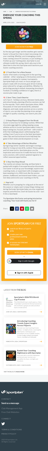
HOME (4, 11)
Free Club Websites (10, 412)
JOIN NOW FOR (24, 47)
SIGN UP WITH (24, 252)
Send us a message (10, 403)
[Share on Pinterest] (22, 209)
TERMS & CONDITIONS (11, 429)
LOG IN (38, 4)
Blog (11, 11)
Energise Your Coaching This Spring (25, 11)
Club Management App (11, 408)
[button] (24, 272)
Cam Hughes (20, 22)
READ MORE (20, 372)
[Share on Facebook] (17, 209)
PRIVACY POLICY (8, 434)
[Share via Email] (32, 209)
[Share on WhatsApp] (27, 209)
